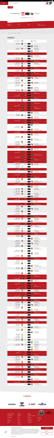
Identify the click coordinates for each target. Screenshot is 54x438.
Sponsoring (19, 415)
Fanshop (19, 420)
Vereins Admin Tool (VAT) (31, 415)
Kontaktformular (9, 417)
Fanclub (19, 417)
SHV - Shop (19, 422)
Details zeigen (13, 436)
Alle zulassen (47, 428)
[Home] (1, 0)
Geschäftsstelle (9, 415)
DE (41, 0)
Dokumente (29, 417)
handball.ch (4, 3)
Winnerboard (29, 422)
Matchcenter (15, 3)
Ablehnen (47, 433)
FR (43, 0)
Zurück (10, 7)
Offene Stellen (9, 420)
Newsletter (39, 417)
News (38, 420)
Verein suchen (30, 420)
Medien (8, 422)
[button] (10, 3)
